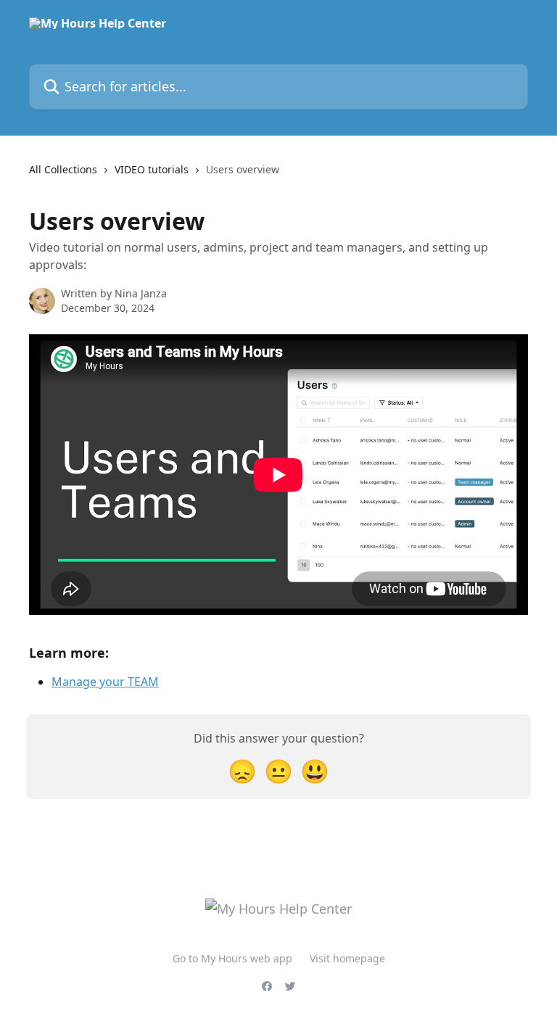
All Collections (63, 169)
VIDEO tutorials (152, 169)
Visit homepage (347, 958)
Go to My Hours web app (232, 958)
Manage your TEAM (105, 682)
